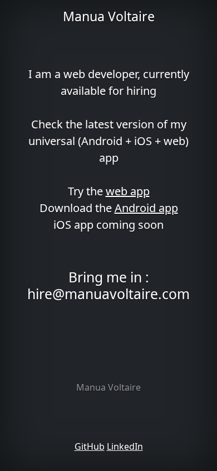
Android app (146, 207)
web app (128, 191)
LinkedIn (125, 446)
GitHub (90, 446)
